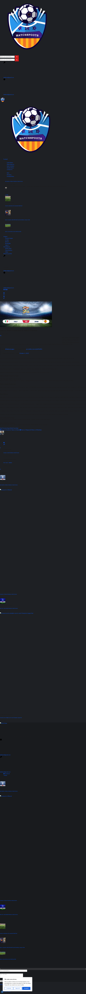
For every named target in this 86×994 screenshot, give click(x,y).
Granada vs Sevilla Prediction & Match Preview (11, 452)
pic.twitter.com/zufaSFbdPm (34, 349)
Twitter (5, 775)
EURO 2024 (8, 248)
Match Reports (10, 164)
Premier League (9, 238)
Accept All (26, 988)
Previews (9, 174)
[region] (17, 984)
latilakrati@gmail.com (8, 77)
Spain (8, 428)
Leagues (5, 236)
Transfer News (10, 167)
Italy (1, 428)
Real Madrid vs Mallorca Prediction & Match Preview (14, 181)
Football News (10, 176)
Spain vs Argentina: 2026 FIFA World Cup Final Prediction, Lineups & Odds (12, 947)
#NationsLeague (9, 349)
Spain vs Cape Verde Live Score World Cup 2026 (13, 231)
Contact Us (9, 169)
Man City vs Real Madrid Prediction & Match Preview (9, 608)
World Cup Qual (14, 428)
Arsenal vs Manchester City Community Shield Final (13, 205)
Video (6, 252)
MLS (8, 173)
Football (5, 159)
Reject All (18, 988)
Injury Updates (10, 166)
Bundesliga (8, 243)
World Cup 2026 (7, 253)
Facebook (7, 773)
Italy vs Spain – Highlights (7, 462)
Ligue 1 (7, 245)
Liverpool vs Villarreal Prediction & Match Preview (8, 594)
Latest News (10, 162)
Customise (8, 988)
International (6, 246)
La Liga (7, 240)
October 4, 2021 (24, 353)
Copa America (8, 250)
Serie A (7, 241)
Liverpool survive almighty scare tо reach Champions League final (11, 717)
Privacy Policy (6, 991)
